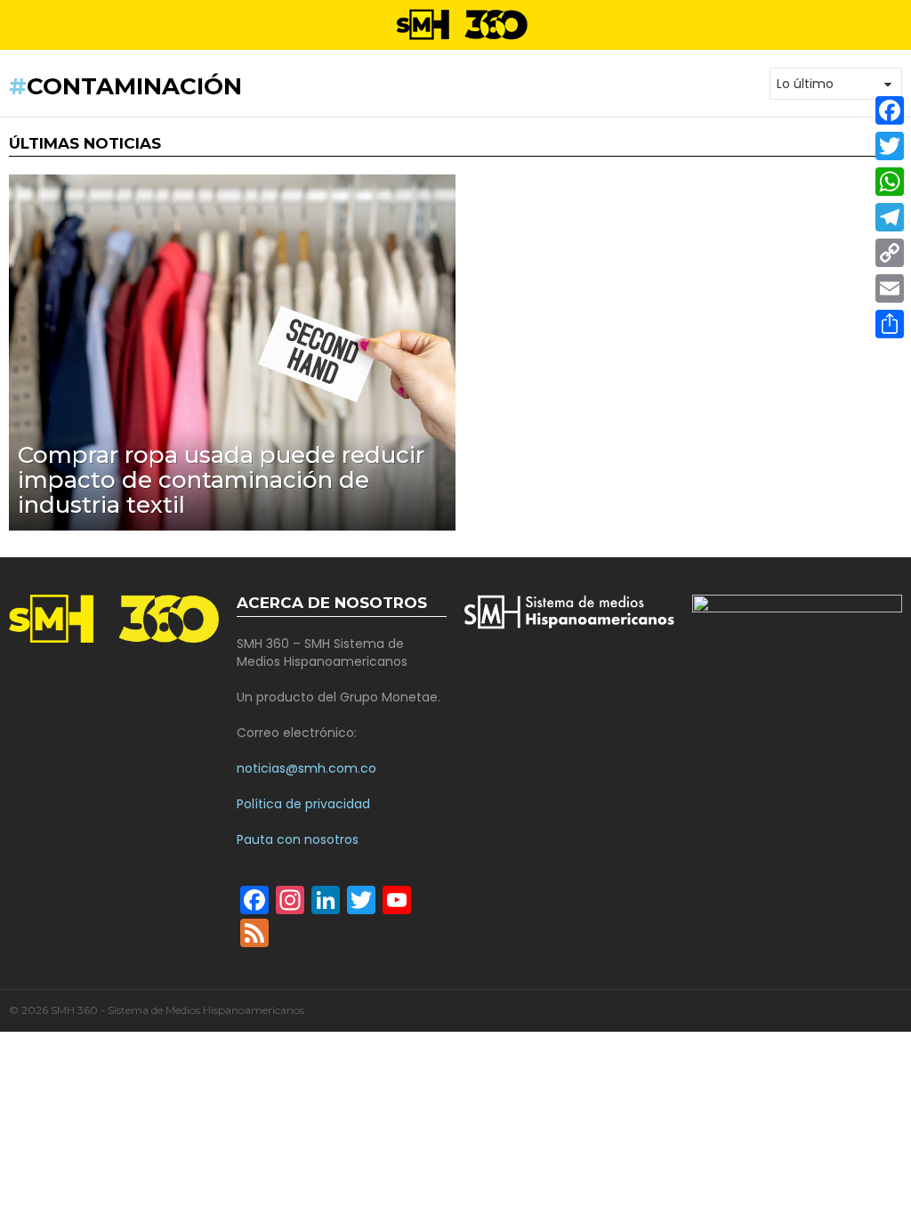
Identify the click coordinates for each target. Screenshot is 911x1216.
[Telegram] (889, 217)
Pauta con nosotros (298, 839)
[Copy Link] (889, 253)
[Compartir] (889, 324)
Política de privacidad (303, 804)
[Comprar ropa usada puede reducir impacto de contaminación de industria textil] (232, 352)
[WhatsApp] (889, 181)
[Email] (889, 288)
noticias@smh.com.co (306, 768)
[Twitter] (889, 146)
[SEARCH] (895, 25)
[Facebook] (889, 110)
